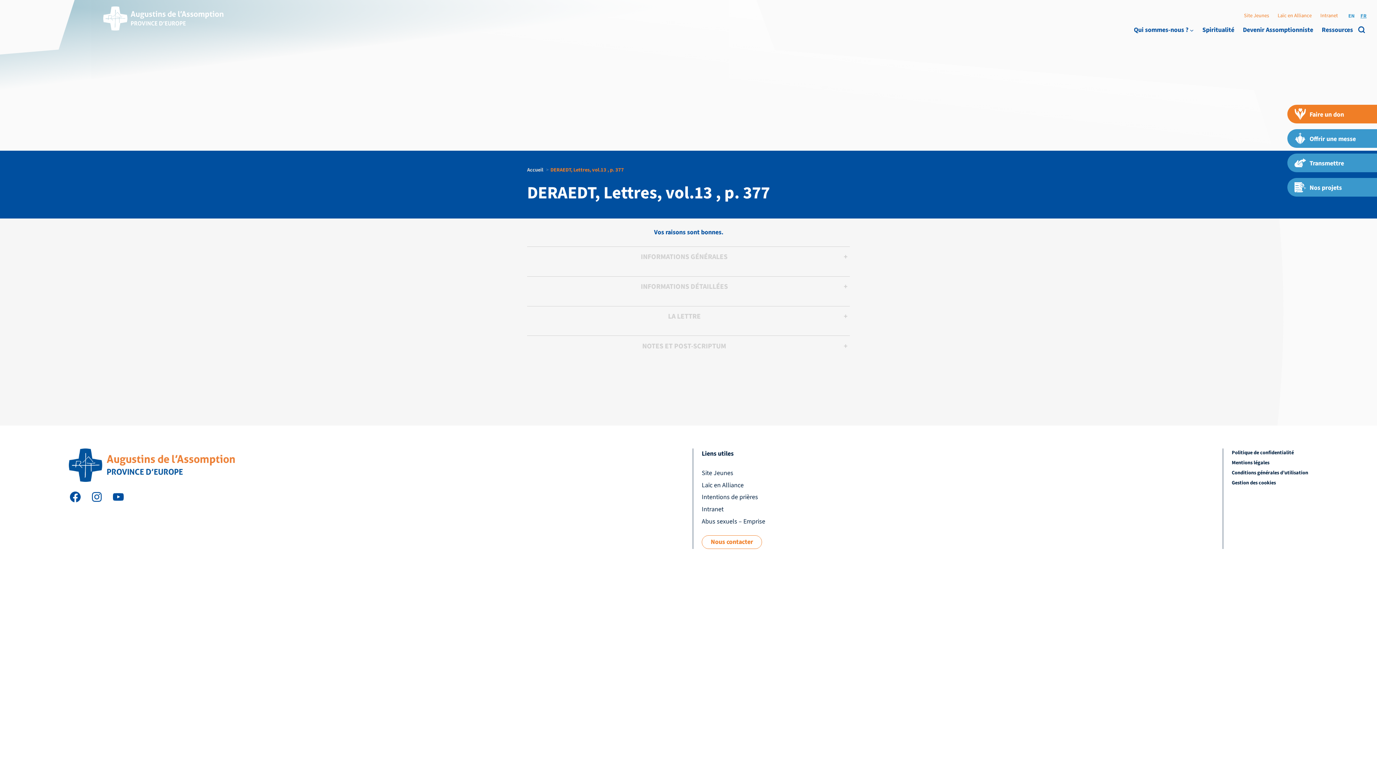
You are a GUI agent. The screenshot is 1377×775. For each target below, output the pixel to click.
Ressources (1337, 29)
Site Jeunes (1256, 15)
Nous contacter (732, 541)
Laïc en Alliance (1295, 15)
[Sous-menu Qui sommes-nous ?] (1192, 30)
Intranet (1329, 15)
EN (1351, 16)
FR (1364, 16)
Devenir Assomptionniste (1278, 29)
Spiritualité (1218, 29)
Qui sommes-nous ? (1161, 29)
